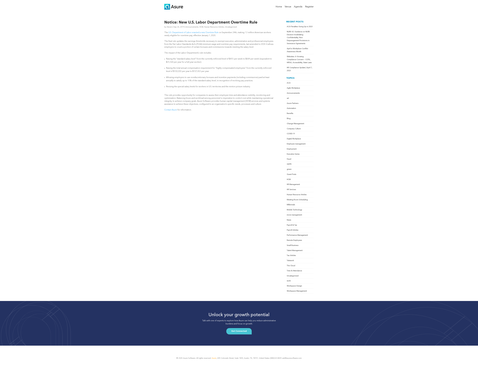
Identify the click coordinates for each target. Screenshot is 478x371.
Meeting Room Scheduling (297, 200)
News (289, 220)
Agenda (298, 7)
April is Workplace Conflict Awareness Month (297, 50)
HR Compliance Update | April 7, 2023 (299, 69)
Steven (169, 27)
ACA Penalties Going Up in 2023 (300, 26)
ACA (289, 83)
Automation (291, 108)
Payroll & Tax (292, 225)
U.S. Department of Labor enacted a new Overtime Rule (193, 33)
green (289, 169)
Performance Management (297, 235)
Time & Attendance (294, 271)
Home (279, 7)
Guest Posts (291, 174)
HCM (201, 27)
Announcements (191, 27)
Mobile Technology (294, 210)
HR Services (291, 189)
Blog (289, 118)
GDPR (289, 164)
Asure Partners (293, 103)
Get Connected (239, 331)
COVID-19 (291, 134)
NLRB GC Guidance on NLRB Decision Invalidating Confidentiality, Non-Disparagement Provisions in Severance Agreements (298, 37)
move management (294, 215)
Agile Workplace (293, 88)
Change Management (295, 123)
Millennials (291, 205)
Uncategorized (231, 27)
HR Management (293, 184)
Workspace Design (294, 286)
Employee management (296, 144)
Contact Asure (170, 110)
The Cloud (291, 266)
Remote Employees (294, 240)
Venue (288, 7)
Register (309, 7)
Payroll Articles (292, 230)
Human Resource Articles (214, 27)
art (288, 98)
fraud (289, 159)
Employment (292, 149)
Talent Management (294, 250)
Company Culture (294, 129)
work (289, 281)
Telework (290, 260)
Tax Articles (291, 255)
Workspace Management (297, 291)
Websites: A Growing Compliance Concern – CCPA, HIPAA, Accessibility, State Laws (299, 59)
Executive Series (293, 154)
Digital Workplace (294, 139)
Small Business (293, 245)
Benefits (290, 113)
